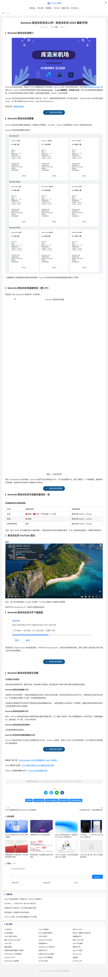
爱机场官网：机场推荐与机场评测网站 (16, 912)
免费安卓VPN (42, 950)
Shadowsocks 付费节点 (46, 947)
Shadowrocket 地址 (45, 940)
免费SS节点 (76, 947)
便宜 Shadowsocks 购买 (12, 940)
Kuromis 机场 (38, 800)
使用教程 (48, 8)
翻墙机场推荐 (19, 106)
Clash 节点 (7, 943)
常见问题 (40, 8)
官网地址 (32, 8)
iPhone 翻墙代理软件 (45, 933)
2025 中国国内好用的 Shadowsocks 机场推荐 (20, 810)
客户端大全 (74, 8)
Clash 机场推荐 (43, 929)
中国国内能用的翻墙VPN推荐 (14, 950)
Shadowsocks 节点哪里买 (13, 954)
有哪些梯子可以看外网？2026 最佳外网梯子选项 (20, 908)
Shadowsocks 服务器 (11, 961)
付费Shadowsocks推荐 (46, 954)
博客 (3, 13)
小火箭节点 (8, 929)
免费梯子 (76, 957)
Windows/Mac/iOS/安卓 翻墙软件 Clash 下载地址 (38, 760)
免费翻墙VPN (77, 936)
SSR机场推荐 (8, 933)
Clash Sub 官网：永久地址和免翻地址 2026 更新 (20, 917)
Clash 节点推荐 (78, 943)
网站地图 (66, 971)
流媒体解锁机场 (76, 800)
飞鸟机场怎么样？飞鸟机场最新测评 (91, 810)
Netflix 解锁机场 (51, 800)
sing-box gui (77, 954)
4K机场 (28, 800)
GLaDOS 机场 (43, 961)
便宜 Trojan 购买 (78, 940)
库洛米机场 (64, 800)
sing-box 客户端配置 (45, 957)
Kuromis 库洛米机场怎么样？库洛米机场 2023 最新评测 (54, 22)
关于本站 (60, 971)
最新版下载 (65, 8)
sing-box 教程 (77, 950)
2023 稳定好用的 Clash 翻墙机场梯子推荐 (38, 765)
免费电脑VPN (42, 943)
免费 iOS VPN (77, 929)
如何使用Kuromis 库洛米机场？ (40, 835)
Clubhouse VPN (9, 957)
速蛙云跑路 (8, 947)
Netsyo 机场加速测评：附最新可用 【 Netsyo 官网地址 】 (23, 899)
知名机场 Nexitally (93, 87)
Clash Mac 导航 (54, 3)
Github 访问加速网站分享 (37, 771)
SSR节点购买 (42, 936)
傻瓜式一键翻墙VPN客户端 (81, 933)
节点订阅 (56, 8)
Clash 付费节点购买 (10, 936)
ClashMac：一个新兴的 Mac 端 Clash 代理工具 (20, 903)
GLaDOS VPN (77, 961)
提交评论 (97, 877)
